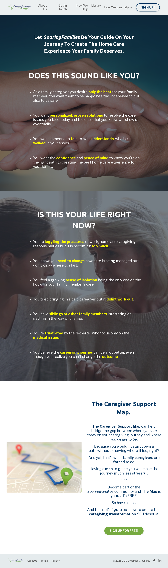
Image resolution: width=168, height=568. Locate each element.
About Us (42, 7)
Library (96, 5)
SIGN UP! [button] (148, 7)
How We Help (82, 7)
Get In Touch (62, 7)
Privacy (56, 560)
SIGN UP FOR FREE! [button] (124, 530)
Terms (44, 560)
